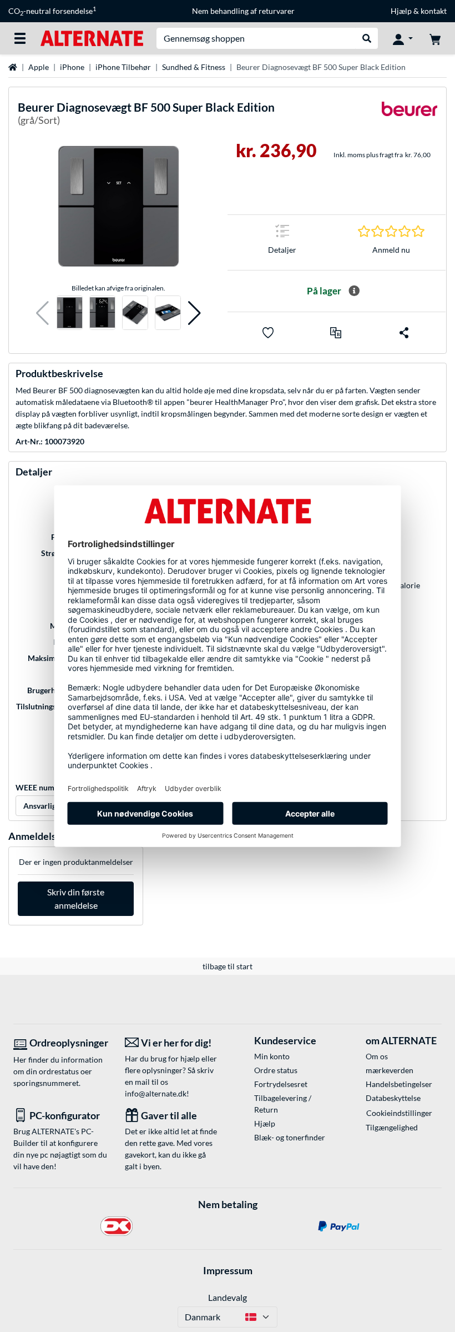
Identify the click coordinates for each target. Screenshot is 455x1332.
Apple (38, 67)
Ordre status (275, 1070)
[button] (42, 313)
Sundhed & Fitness (193, 67)
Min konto (272, 1056)
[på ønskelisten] (268, 332)
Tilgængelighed (392, 1127)
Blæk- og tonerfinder (289, 1137)
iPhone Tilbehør (123, 67)
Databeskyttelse (393, 1098)
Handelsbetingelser (399, 1084)
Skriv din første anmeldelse (75, 898)
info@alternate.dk (155, 1093)
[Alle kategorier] (20, 38)
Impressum (227, 1270)
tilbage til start (227, 966)
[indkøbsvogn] (435, 38)
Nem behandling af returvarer (243, 11)
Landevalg (227, 1297)
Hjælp (401, 11)
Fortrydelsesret (280, 1084)
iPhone (72, 67)
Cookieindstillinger (399, 1113)
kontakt (434, 11)
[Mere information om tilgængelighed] (354, 291)
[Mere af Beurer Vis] (409, 116)
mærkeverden (389, 1070)
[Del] (404, 332)
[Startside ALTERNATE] (92, 37)
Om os (377, 1056)
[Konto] (402, 38)
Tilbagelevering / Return (282, 1103)
